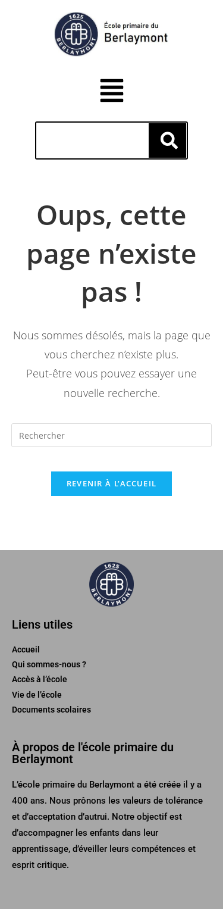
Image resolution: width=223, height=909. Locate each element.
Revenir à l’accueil (112, 483)
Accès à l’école (39, 679)
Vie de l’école (37, 694)
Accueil (26, 649)
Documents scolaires (51, 709)
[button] (111, 92)
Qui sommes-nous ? (49, 664)
